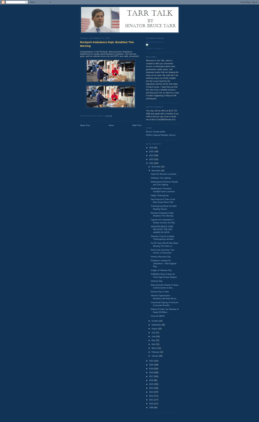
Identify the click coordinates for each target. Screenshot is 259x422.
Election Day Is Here (160, 292)
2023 (151, 159)
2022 (151, 163)
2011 (151, 400)
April (154, 344)
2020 (151, 365)
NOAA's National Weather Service (161, 135)
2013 (151, 392)
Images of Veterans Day (161, 270)
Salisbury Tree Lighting (161, 178)
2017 (151, 376)
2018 (151, 372)
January (155, 356)
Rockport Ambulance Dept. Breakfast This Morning (107, 44)
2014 (151, 388)
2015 (151, 384)
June (154, 336)
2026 (151, 148)
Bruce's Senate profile (155, 132)
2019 (151, 369)
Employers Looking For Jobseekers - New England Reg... (163, 263)
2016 (151, 380)
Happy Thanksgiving (159, 195)
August (155, 329)
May (154, 340)
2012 (151, 396)
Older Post (136, 125)
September (157, 325)
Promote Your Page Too (154, 48)
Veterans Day (156, 281)
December (156, 167)
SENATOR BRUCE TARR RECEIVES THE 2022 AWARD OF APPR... (162, 229)
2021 (151, 361)
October (155, 321)
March (155, 348)
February (156, 352)
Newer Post (85, 125)
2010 (151, 404)
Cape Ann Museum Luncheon (163, 174)
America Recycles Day (161, 257)
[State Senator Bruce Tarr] (147, 45)
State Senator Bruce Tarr (155, 42)
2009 (151, 407)
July (154, 332)
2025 (151, 151)
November (156, 170)
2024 (151, 155)
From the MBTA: (158, 316)
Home (111, 125)
